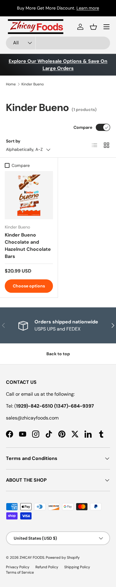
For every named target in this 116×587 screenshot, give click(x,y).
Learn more (87, 8)
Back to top (58, 353)
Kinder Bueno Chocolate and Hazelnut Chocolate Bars (28, 245)
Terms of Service (20, 572)
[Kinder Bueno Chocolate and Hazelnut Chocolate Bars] (29, 195)
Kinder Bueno (32, 84)
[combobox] (58, 43)
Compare (82, 127)
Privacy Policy (17, 567)
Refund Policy (46, 567)
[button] (93, 26)
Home (11, 84)
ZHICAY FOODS (32, 557)
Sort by (13, 141)
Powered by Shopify (63, 557)
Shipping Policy (77, 567)
